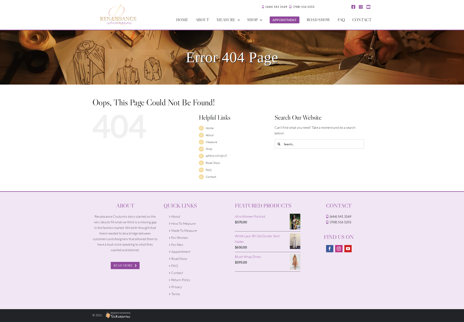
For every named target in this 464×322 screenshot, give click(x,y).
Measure (211, 142)
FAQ (209, 170)
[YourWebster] (116, 315)
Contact (211, 177)
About (210, 135)
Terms (175, 294)
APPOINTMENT (216, 156)
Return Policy (180, 280)
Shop (209, 149)
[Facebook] (329, 248)
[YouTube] (348, 248)
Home (210, 128)
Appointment (180, 252)
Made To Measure (184, 231)
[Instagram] (338, 248)
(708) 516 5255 (304, 6)
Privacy (176, 287)
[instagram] (361, 7)
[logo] (118, 6)
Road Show (213, 163)
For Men (177, 245)
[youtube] (368, 7)
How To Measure (183, 223)
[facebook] (353, 7)
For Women (179, 238)
